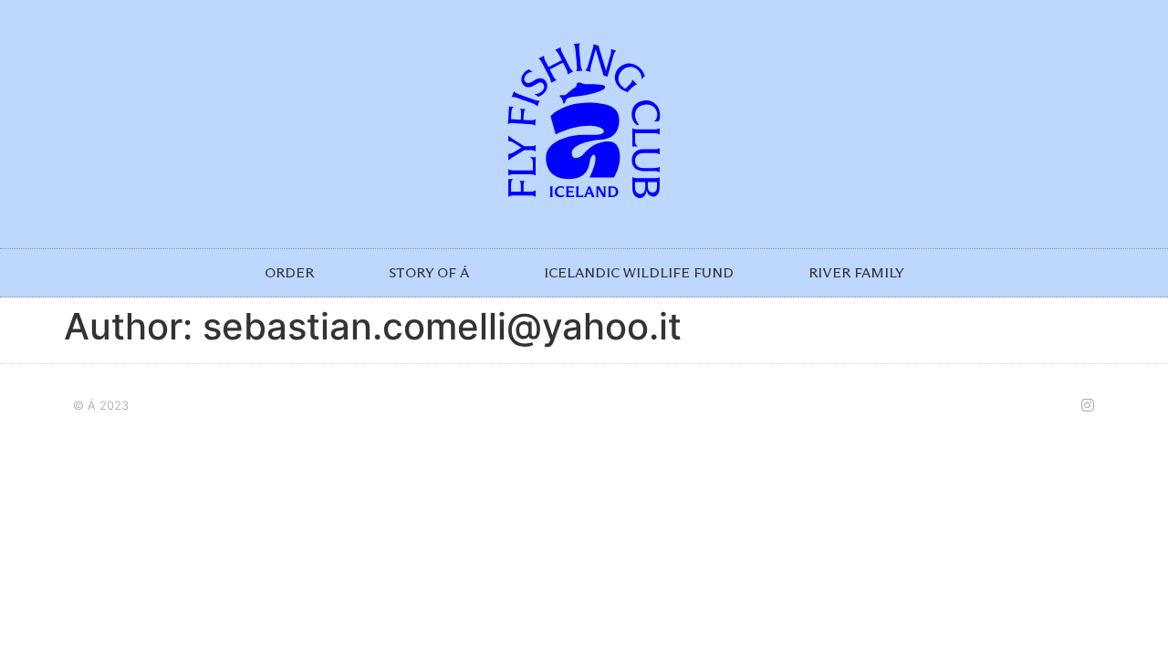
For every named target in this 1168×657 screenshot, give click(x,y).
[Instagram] (1087, 405)
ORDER (289, 272)
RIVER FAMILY (856, 272)
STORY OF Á (429, 272)
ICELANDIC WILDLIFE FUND (639, 272)
